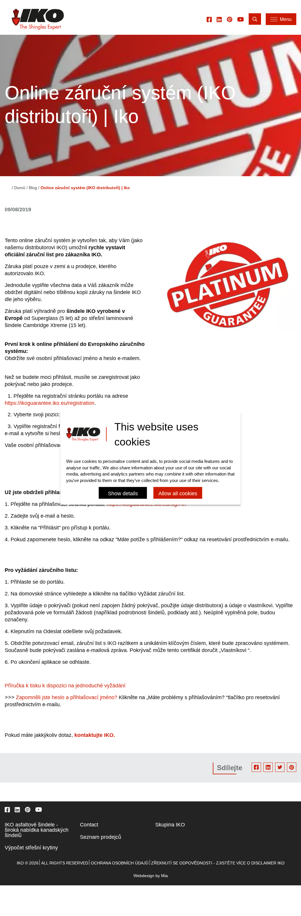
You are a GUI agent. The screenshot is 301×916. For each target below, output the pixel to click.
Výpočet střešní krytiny (31, 847)
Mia (164, 875)
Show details (123, 493)
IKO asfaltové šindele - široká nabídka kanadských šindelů (36, 830)
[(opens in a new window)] (209, 19)
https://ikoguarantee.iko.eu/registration (49, 403)
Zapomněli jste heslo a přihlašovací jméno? (66, 697)
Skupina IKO (170, 824)
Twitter (280, 767)
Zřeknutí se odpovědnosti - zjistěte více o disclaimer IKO (218, 863)
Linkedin (268, 767)
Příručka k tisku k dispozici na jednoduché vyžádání (66, 686)
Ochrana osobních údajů (119, 863)
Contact (89, 824)
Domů (19, 188)
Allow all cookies (177, 493)
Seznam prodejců (100, 837)
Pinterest (291, 767)
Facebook (256, 767)
